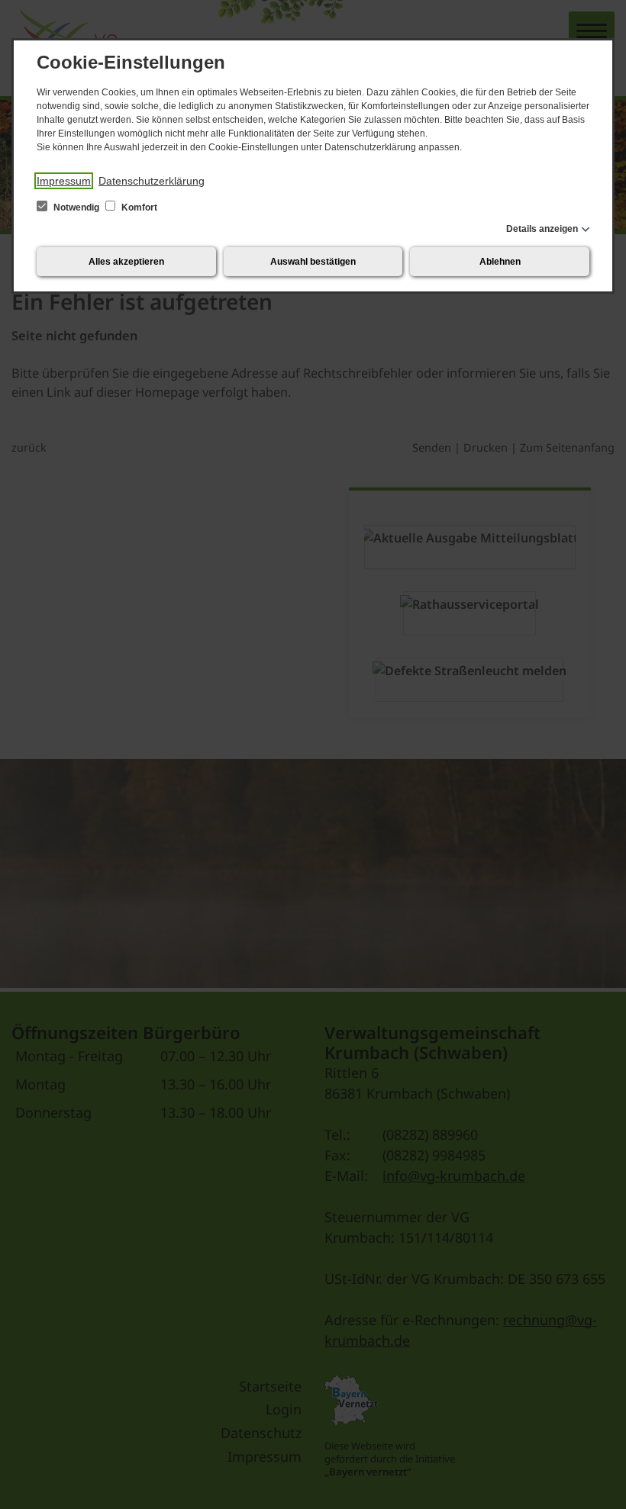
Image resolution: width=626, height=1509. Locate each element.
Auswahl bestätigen (313, 261)
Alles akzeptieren (126, 261)
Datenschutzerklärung (151, 181)
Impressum (64, 181)
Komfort (138, 207)
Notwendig (76, 207)
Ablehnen (500, 261)
